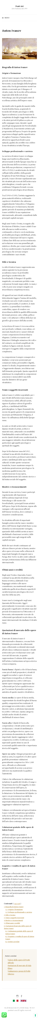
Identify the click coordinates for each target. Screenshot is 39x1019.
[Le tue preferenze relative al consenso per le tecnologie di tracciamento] (35, 1015)
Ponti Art (19, 6)
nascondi (17, 904)
